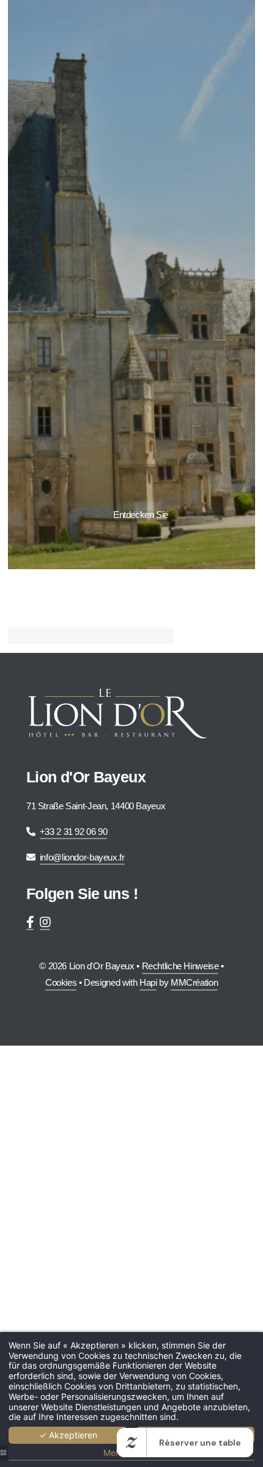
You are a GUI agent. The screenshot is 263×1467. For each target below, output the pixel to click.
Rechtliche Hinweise (180, 966)
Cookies (60, 982)
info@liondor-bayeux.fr (82, 857)
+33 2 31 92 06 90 (74, 831)
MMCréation (194, 982)
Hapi (148, 982)
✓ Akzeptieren (68, 1435)
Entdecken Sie (140, 514)
